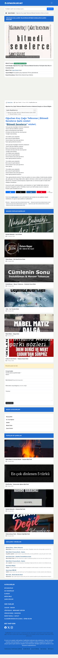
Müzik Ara (50, 8)
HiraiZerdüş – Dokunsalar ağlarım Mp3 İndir (17, 484)
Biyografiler (9, 416)
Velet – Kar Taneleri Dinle (12, 309)
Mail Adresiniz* (14, 380)
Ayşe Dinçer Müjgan (10, 565)
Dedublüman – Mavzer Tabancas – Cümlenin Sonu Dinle (21, 284)
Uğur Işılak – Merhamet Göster (14, 610)
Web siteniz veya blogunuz (16, 385)
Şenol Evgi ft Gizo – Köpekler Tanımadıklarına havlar (18, 556)
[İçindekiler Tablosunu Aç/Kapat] (34, 110)
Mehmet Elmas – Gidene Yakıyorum (14, 547)
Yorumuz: (8, 391)
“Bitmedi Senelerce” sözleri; (15, 114)
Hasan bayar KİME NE (11, 570)
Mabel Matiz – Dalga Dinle (12, 334)
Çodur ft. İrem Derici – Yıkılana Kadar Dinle (17, 358)
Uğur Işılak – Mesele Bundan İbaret (14, 574)
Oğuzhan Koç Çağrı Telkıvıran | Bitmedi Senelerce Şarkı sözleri (21, 112)
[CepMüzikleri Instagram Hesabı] (12, 627)
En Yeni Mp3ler (10, 419)
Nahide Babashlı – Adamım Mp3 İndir (15, 509)
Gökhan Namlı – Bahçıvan (12, 613)
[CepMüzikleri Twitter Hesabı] (9, 627)
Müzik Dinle (10, 102)
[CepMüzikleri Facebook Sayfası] (5, 627)
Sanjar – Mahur (9, 607)
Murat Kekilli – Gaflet (11, 616)
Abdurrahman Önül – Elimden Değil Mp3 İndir (18, 534)
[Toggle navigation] (52, 2)
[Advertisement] (29, 89)
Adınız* (7, 374)
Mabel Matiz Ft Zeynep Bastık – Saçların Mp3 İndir (19, 459)
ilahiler (8, 422)
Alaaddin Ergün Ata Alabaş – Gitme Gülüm (18, 618)
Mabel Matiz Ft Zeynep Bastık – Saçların (15, 552)
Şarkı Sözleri (11, 13)
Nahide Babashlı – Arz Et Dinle (14, 234)
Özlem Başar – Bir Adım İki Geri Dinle (15, 259)
